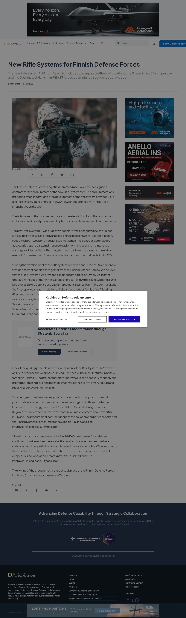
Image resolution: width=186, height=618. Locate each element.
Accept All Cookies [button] (124, 319)
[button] (56, 319)
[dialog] (93, 309)
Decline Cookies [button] (92, 319)
